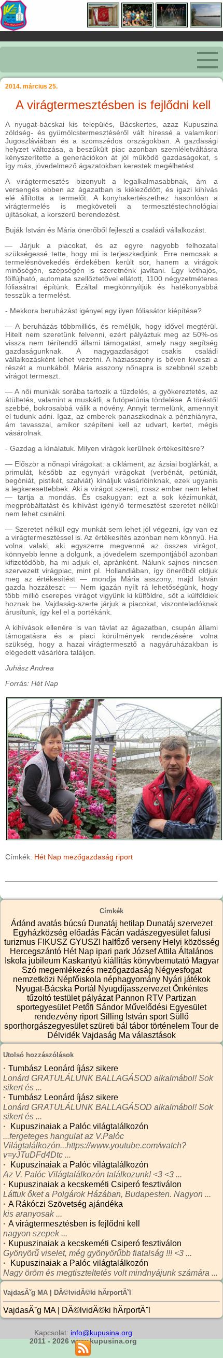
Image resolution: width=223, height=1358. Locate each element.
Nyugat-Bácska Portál (57, 988)
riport (124, 857)
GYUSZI (86, 942)
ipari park (114, 951)
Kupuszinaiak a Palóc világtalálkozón (78, 1126)
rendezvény (56, 1016)
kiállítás (118, 960)
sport (159, 1016)
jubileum (45, 960)
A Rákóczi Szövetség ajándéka (65, 1204)
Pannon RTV (140, 998)
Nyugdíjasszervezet (135, 988)
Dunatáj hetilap (117, 923)
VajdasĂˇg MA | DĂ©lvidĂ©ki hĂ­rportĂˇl (76, 1310)
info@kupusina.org (101, 1332)
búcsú (76, 923)
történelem (170, 1025)
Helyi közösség (191, 942)
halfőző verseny (133, 942)
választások (154, 1035)
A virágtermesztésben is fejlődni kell (74, 1223)
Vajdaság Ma (107, 1035)
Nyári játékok (186, 979)
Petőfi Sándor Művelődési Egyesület (139, 1007)
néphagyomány (132, 979)
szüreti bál (110, 1025)
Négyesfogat (178, 970)
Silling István (124, 1016)
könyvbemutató (162, 960)
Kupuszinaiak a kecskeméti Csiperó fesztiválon (95, 1184)
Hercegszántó (36, 951)
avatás (50, 923)
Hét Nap (47, 857)
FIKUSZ (53, 942)
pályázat (98, 998)
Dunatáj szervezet (179, 923)
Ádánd (24, 923)
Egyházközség (41, 932)
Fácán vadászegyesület (146, 932)
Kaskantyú (82, 960)
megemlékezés (67, 970)
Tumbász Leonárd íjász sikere (63, 1068)
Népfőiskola (80, 979)
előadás (85, 932)
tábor (140, 1025)
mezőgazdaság (88, 857)
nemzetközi (35, 979)
